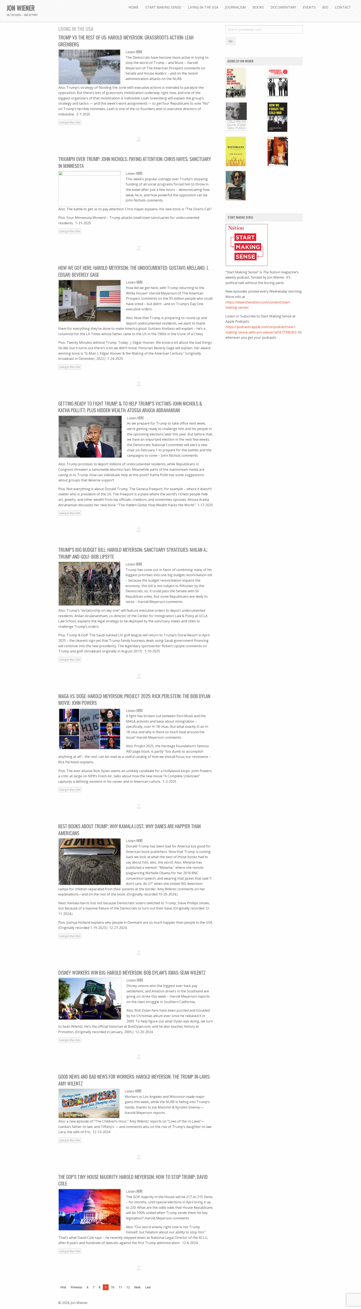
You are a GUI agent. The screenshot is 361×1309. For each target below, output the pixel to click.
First (63, 1287)
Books (258, 7)
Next (137, 1287)
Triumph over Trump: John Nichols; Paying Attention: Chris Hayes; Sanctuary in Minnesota (134, 162)
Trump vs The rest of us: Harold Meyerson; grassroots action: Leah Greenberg (125, 41)
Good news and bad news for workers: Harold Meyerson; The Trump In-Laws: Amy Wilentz (134, 1080)
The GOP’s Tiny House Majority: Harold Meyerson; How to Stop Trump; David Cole (133, 1180)
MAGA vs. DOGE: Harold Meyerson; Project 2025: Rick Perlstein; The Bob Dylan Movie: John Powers (134, 699)
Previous (76, 1287)
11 (120, 1287)
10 (112, 1287)
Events (309, 7)
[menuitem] (133, 7)
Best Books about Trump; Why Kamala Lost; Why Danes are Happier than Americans (129, 829)
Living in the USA (203, 7)
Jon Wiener (21, 8)
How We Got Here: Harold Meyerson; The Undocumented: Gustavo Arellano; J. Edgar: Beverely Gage (133, 271)
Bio (325, 7)
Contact (343, 7)
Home (133, 7)
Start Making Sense (163, 7)
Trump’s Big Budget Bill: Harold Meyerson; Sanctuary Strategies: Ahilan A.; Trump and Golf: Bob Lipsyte (133, 553)
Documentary (283, 7)
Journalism (235, 7)
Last (148, 1287)
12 (128, 1287)
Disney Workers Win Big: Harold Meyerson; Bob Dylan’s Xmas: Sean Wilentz (132, 972)
